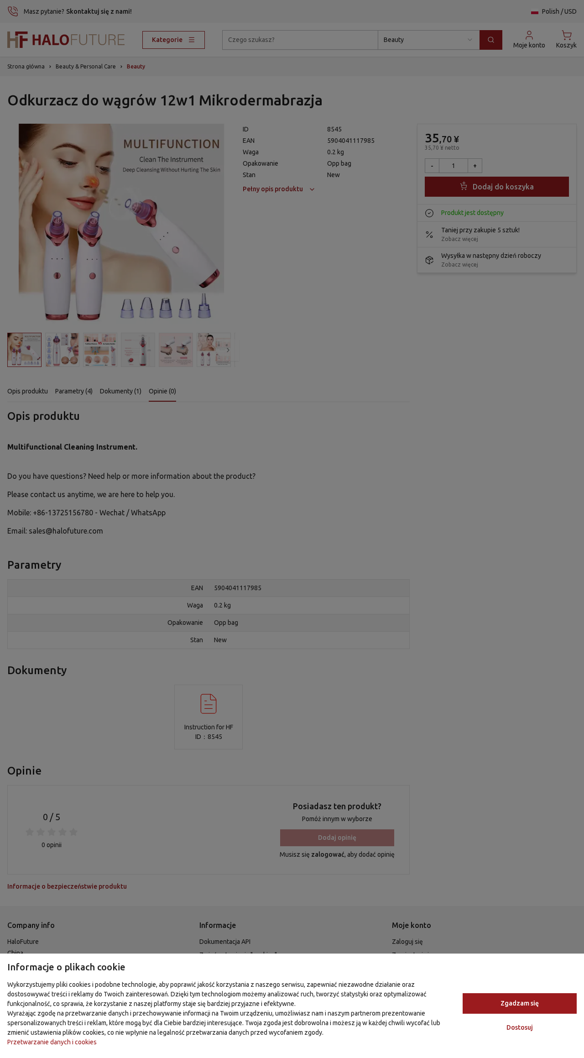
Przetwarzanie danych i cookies (52, 1042)
